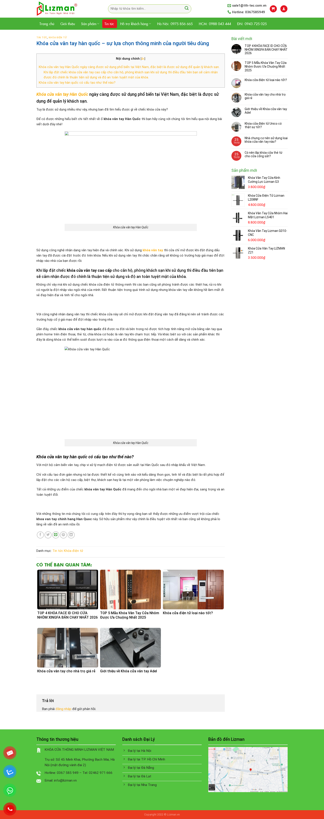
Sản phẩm (88, 23)
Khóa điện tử (58, 37)
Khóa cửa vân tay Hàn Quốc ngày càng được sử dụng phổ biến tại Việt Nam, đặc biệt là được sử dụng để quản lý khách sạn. (129, 67)
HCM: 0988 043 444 (215, 23)
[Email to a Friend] (55, 534)
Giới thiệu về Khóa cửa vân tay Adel (266, 111)
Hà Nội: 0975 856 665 (175, 23)
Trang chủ (46, 23)
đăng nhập (63, 709)
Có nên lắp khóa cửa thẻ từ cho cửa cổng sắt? (263, 154)
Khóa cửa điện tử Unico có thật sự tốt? (263, 125)
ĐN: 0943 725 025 (252, 23)
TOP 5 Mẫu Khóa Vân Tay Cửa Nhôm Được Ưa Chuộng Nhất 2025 (266, 66)
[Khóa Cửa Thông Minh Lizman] (65, 9)
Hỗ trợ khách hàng (134, 23)
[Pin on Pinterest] (63, 534)
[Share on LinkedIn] (71, 534)
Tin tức (109, 23)
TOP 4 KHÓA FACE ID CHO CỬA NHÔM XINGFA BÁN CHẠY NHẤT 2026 (266, 49)
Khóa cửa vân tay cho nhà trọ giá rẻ (265, 96)
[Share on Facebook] (40, 534)
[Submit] (186, 9)
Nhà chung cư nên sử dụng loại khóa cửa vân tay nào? (266, 140)
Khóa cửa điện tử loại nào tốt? (266, 80)
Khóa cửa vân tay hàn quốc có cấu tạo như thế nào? (77, 83)
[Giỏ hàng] (273, 8)
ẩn (142, 58)
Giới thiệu (67, 23)
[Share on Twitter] (48, 534)
